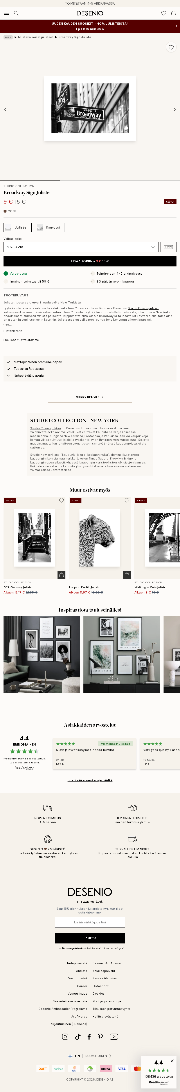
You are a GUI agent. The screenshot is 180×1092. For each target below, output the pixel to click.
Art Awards (79, 1016)
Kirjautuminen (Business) (69, 1024)
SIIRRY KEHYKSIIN (90, 397)
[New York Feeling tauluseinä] (42, 654)
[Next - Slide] (174, 109)
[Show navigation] (6, 13)
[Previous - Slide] (5, 109)
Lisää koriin (90, 261)
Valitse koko (13, 239)
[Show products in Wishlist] (164, 13)
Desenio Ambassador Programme (63, 1009)
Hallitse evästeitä (105, 1016)
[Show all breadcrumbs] (8, 37)
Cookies (99, 993)
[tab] (30, 179)
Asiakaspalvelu (104, 971)
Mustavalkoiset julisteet (35, 37)
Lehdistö (81, 971)
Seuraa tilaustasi (105, 978)
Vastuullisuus (77, 993)
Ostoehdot (101, 986)
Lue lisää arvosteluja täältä (90, 780)
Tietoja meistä (77, 963)
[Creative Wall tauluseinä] (121, 654)
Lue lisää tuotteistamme (21, 340)
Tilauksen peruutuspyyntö (112, 1009)
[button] (168, 247)
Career (82, 986)
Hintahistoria (13, 331)
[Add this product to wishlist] (171, 47)
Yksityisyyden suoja (107, 1001)
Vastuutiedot (77, 978)
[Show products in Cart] (173, 13)
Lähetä (90, 938)
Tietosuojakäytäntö (74, 948)
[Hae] (16, 13)
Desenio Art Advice (107, 963)
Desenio (102, 1079)
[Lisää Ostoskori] (61, 575)
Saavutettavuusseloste (70, 1001)
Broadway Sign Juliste (75, 37)
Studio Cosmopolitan (143, 308)
